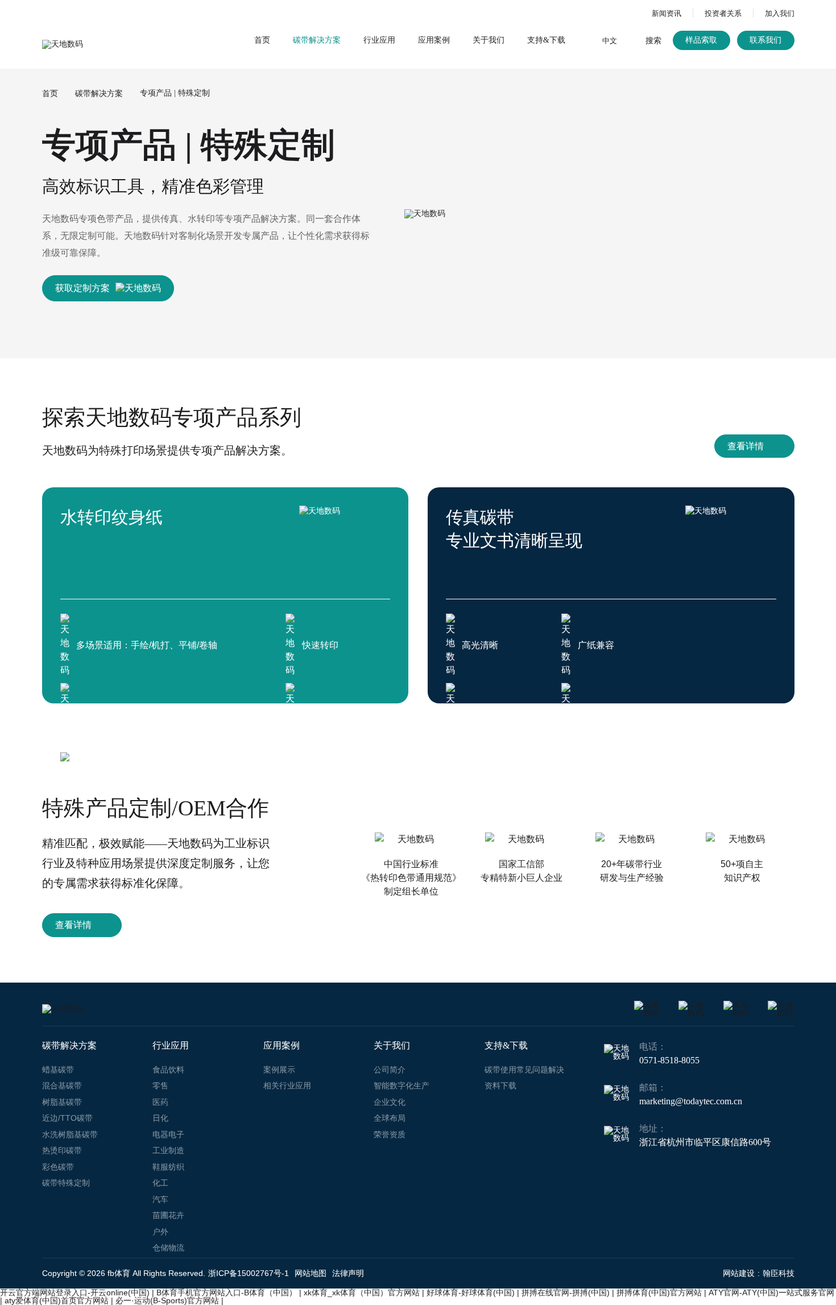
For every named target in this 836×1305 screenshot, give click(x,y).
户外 (160, 1231)
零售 (160, 1085)
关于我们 (488, 40)
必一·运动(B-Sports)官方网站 (167, 1300)
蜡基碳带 (58, 1069)
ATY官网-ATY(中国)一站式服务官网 (771, 1292)
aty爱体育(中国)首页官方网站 (57, 1300)
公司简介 (389, 1069)
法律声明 (348, 1273)
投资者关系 (723, 13)
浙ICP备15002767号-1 (248, 1273)
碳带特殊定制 (66, 1182)
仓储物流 (168, 1247)
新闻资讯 (666, 13)
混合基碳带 (62, 1085)
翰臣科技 (778, 1273)
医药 (160, 1102)
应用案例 (434, 40)
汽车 (160, 1199)
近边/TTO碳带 (67, 1117)
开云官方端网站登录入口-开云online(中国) (75, 1292)
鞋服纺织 (168, 1166)
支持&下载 (546, 40)
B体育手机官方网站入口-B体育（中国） (226, 1292)
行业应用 (379, 40)
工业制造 (168, 1150)
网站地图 (310, 1273)
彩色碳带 (58, 1166)
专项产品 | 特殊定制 (175, 93)
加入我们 (779, 13)
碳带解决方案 (317, 40)
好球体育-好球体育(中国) (471, 1292)
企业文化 (389, 1102)
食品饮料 (168, 1069)
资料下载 (500, 1085)
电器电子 (168, 1134)
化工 (160, 1182)
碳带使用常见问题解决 (524, 1069)
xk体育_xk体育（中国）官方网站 (362, 1292)
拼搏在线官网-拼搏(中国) (566, 1292)
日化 (160, 1117)
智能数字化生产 (401, 1085)
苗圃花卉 (168, 1215)
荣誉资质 (389, 1134)
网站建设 (739, 1273)
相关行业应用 (287, 1085)
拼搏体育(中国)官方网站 (659, 1292)
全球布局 (389, 1117)
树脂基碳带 (62, 1102)
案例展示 (279, 1069)
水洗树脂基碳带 (70, 1134)
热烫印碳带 (62, 1150)
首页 (262, 40)
